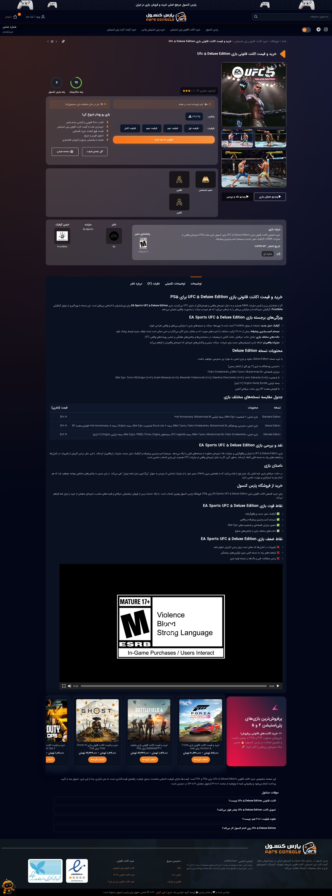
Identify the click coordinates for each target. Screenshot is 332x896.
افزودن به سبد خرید (164, 139)
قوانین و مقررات (174, 881)
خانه (284, 41)
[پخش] (278, 688)
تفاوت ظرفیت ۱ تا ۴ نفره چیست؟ (259, 819)
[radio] (194, 116)
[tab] (196, 282)
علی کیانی (160, 892)
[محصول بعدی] (48, 42)
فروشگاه (274, 41)
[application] (171, 626)
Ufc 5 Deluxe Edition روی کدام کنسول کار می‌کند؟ (249, 828)
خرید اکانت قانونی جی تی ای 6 (121, 881)
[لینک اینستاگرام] (325, 30)
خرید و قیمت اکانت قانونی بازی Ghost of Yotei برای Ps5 (97, 747)
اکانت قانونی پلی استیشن (123, 868)
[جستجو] (256, 16)
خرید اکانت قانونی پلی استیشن (251, 41)
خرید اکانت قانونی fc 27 (124, 874)
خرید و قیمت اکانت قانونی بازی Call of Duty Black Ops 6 (46, 747)
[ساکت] (69, 688)
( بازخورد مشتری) (206, 91)
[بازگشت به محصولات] (52, 42)
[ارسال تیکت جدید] (9, 886)
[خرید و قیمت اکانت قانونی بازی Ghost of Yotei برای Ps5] (97, 720)
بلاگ (179, 868)
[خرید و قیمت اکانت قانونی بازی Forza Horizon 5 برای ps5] (200, 720)
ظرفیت (211, 128)
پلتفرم (211, 116)
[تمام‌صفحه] (64, 688)
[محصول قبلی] (56, 42)
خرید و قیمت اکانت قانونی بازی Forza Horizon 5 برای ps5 (201, 747)
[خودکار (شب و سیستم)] (306, 29)
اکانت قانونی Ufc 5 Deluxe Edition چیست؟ (252, 801)
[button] (171, 627)
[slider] (174, 686)
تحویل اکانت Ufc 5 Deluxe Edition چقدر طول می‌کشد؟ (246, 810)
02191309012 (8, 32)
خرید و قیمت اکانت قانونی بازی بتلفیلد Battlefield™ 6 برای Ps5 (149, 747)
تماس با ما (176, 874)
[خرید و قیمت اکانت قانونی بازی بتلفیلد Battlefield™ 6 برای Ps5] (149, 720)
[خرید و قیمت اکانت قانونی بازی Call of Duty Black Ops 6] (45, 720)
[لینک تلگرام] (318, 30)
